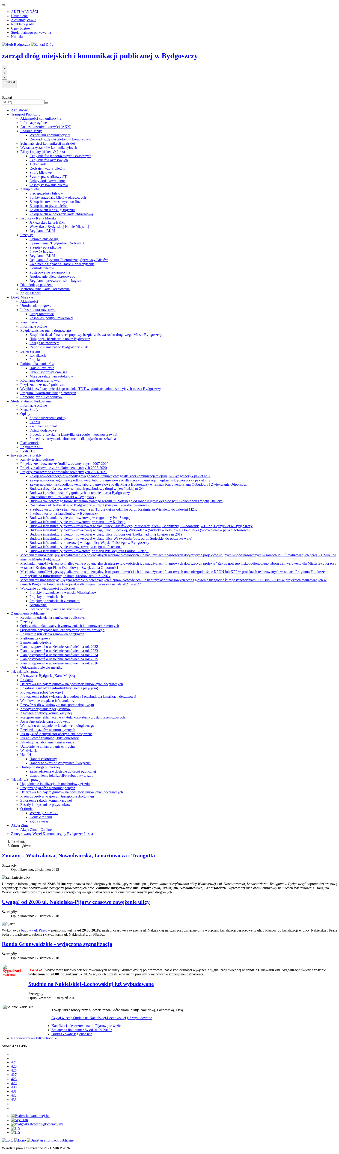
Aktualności (20, 110)
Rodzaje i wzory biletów (47, 168)
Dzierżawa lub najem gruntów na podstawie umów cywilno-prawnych (71, 684)
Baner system (30, 351)
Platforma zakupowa (35, 638)
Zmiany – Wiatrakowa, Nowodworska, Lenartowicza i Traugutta (78, 856)
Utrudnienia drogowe (35, 306)
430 (14, 1087)
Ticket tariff (38, 164)
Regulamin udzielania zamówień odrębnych (52, 634)
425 (14, 1066)
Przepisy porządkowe (45, 247)
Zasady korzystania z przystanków (45, 709)
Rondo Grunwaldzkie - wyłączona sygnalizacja (57, 944)
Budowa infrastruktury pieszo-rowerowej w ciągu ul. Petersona (76, 547)
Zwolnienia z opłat (43, 426)
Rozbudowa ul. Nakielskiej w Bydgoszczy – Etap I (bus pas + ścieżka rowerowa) (89, 505)
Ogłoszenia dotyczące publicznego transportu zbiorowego (62, 630)
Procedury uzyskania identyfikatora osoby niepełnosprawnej (73, 434)
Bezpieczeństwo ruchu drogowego (45, 330)
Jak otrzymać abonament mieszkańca (47, 742)
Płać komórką (30, 443)
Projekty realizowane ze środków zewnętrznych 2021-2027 (63, 472)
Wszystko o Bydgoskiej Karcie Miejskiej (59, 226)
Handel (25, 755)
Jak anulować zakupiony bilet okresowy (49, 738)
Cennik (35, 422)
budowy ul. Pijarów (36, 930)
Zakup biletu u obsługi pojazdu (52, 210)
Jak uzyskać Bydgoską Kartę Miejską (47, 676)
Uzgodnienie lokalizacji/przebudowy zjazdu (61, 775)
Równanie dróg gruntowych (40, 380)
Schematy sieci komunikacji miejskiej (47, 143)
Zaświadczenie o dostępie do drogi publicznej (63, 771)
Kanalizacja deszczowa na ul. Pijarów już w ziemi (87, 1026)
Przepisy (26, 235)
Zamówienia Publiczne (28, 613)
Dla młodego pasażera (36, 285)
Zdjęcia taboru (30, 293)
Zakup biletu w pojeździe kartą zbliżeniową (61, 214)
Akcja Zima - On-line (36, 829)
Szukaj (7, 97)
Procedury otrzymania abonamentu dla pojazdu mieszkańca (73, 439)
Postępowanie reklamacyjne (50, 272)
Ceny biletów (21, 28)
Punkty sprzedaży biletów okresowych (58, 197)
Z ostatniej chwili (23, 20)
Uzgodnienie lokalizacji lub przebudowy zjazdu (55, 784)
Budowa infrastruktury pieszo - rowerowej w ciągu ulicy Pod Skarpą (80, 518)
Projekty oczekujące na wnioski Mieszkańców (63, 592)
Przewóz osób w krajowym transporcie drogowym (57, 705)
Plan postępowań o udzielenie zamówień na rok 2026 (59, 663)
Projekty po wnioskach (46, 597)
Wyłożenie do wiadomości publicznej (47, 588)
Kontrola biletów (42, 268)
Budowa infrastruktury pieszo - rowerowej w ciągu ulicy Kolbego (77, 522)
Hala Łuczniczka (42, 368)
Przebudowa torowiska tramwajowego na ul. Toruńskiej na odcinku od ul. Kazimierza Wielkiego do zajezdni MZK (113, 509)
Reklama (26, 680)
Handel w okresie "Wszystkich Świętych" (60, 763)
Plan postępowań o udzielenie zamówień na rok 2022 (59, 647)
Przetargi (26, 622)
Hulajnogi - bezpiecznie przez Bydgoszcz (60, 339)
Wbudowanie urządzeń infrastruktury (47, 701)
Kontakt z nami (41, 817)
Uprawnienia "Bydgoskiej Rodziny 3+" (58, 243)
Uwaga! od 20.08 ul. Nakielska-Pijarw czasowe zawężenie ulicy (76, 902)
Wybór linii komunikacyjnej (50, 135)
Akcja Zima (19, 825)
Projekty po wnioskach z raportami (55, 601)
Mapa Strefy (29, 409)
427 (14, 1075)
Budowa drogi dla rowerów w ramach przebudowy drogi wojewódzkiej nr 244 (87, 488)
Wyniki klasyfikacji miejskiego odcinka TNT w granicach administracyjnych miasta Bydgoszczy (90, 389)
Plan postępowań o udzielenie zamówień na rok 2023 (59, 651)
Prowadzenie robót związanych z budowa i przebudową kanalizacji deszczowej (78, 696)
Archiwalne (38, 605)
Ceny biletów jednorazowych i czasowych (60, 156)
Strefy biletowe (41, 172)
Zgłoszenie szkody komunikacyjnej (46, 713)
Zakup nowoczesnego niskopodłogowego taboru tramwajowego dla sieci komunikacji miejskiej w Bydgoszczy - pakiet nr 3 (120, 476)
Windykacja (29, 750)
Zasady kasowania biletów (49, 185)
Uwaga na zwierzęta (44, 343)
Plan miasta (28, 322)
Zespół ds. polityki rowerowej (51, 318)
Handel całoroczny (43, 759)
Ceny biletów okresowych (49, 160)
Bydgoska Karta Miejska (38, 218)
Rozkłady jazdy (22, 24)
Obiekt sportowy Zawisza (48, 372)
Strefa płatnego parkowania (31, 32)
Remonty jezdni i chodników (41, 397)
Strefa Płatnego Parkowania (31, 401)
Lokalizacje (38, 355)
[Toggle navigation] (4, 5)
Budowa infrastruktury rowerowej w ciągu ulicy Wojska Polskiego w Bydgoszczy (89, 543)
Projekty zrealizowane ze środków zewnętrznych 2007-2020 (64, 464)
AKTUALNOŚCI (24, 12)
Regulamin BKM (42, 231)
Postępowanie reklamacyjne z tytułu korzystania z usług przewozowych (72, 717)
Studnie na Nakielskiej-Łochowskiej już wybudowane (91, 984)
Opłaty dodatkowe (43, 430)
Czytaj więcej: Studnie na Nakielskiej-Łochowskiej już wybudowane (101, 1018)
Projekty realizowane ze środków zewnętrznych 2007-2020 (63, 468)
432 (14, 1095)
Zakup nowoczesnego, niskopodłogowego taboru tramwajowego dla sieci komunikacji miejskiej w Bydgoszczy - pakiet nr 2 (120, 480)
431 (14, 1091)
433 (14, 1100)
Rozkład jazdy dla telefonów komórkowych (61, 139)
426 (14, 1070)
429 (14, 1083)
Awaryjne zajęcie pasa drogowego (45, 721)
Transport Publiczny (25, 114)
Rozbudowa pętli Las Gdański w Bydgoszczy (63, 497)
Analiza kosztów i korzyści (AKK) (45, 127)
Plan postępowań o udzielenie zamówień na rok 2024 (59, 655)
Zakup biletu (29, 189)
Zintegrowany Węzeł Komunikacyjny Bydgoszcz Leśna (52, 834)
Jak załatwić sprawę (25, 671)
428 (14, 1079)
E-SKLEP (27, 451)
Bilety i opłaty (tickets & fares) (42, 152)
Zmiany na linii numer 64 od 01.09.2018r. (81, 1030)
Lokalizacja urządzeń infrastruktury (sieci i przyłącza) (59, 688)
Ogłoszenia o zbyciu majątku (41, 667)
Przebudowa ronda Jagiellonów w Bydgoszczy (64, 513)
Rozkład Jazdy (31, 131)
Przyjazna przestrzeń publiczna (42, 385)
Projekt (35, 360)
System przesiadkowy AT (48, 177)
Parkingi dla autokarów (37, 364)
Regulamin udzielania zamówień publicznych (53, 617)
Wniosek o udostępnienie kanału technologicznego (57, 726)
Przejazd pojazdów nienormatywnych (47, 730)
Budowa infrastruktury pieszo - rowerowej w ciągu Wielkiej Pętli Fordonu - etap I (89, 551)
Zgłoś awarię (39, 821)
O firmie (26, 809)
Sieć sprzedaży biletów (46, 193)
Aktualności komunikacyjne (40, 118)
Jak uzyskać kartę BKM (47, 222)
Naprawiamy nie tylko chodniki (34, 1038)
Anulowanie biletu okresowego (52, 276)
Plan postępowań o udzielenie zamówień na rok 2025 (59, 659)
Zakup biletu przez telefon (49, 206)
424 (14, 1062)
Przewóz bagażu (42, 251)
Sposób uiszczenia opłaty (48, 418)
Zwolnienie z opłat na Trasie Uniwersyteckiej (62, 264)
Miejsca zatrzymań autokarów (51, 376)
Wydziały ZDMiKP (44, 813)
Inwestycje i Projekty (26, 455)
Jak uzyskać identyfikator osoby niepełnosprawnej (56, 734)
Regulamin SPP (31, 447)
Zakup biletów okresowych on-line (55, 202)
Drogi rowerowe (42, 314)
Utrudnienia (19, 16)
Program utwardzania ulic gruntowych (48, 393)
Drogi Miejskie (22, 297)
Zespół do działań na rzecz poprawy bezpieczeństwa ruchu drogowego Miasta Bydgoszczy (96, 335)
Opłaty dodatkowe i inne (47, 181)
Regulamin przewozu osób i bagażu (56, 281)
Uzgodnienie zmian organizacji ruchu (47, 746)
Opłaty (25, 414)
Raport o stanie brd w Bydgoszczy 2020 (59, 347)
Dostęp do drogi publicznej (40, 767)
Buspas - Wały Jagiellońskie (71, 1034)
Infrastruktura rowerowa (38, 310)
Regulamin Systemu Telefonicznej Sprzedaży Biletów (69, 260)
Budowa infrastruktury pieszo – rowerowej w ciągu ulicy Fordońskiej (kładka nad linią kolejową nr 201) (106, 534)
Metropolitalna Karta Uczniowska (45, 289)
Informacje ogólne (33, 123)
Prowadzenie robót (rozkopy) (41, 692)
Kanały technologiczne (37, 459)
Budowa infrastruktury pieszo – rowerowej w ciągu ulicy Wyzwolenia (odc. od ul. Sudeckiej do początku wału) (111, 538)
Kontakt (17, 37)
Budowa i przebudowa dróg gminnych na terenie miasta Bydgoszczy (80, 493)
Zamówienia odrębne (35, 642)
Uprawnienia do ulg (44, 239)
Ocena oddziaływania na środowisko (56, 609)
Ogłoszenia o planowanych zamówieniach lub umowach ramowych (69, 626)
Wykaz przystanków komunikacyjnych (48, 147)
